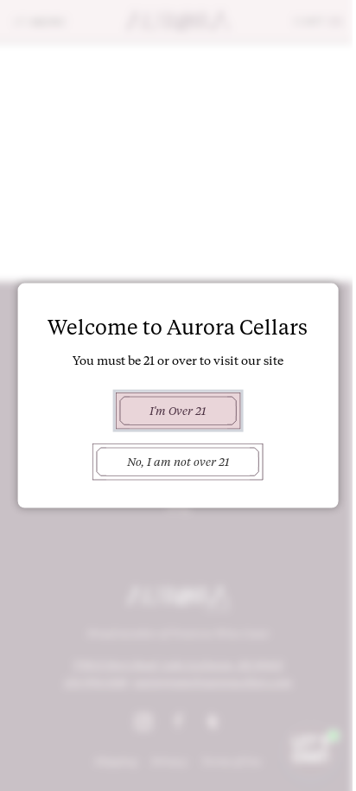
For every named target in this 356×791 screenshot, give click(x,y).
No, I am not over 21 (178, 462)
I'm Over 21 (177, 410)
